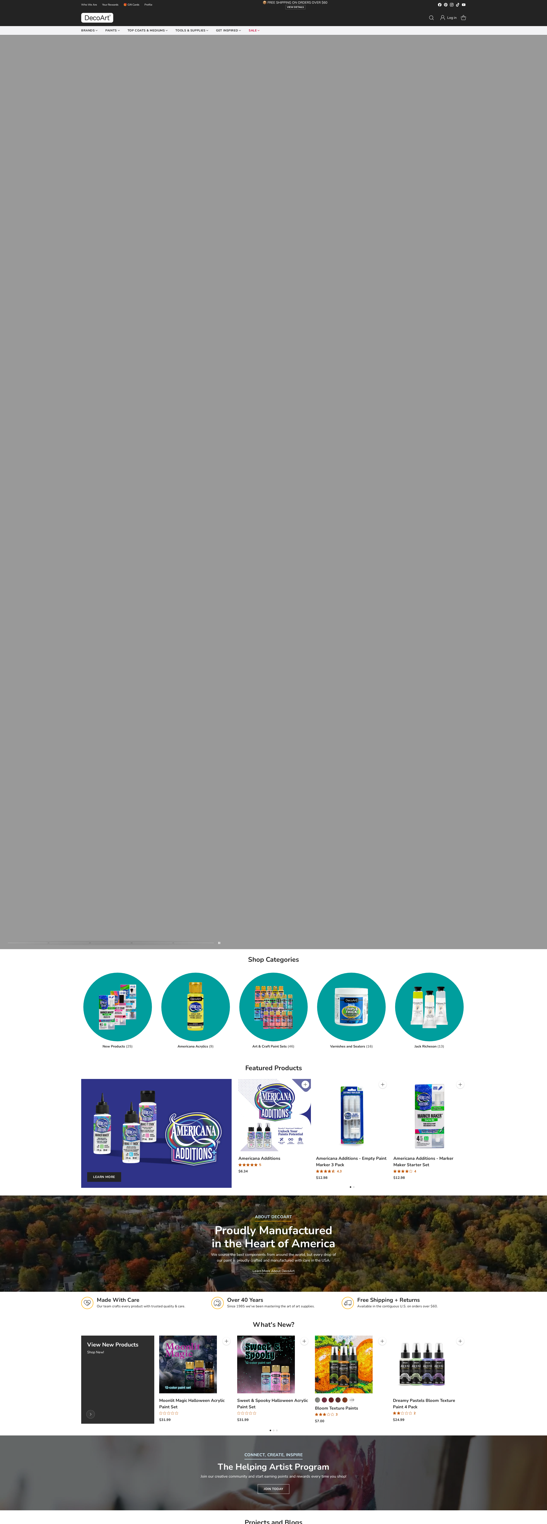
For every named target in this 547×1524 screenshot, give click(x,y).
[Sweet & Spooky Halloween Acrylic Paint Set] (266, 1364)
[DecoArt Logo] (97, 18)
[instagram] (452, 5)
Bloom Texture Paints (336, 1408)
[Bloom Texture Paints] (344, 1364)
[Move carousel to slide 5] (194, 943)
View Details (295, 7)
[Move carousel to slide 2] (69, 943)
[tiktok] (458, 5)
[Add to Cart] (305, 1084)
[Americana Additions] (274, 1115)
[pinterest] (446, 5)
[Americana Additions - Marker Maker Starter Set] (429, 1115)
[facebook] (440, 5)
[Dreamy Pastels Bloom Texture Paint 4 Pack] (422, 1364)
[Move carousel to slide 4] (152, 943)
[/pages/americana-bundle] (273, 492)
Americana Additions (259, 1158)
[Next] (466, 1129)
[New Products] (90, 1414)
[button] (448, 18)
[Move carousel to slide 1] (28, 943)
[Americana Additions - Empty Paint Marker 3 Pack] (352, 1115)
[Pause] (219, 943)
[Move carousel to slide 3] (111, 943)
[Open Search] (431, 18)
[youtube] (464, 5)
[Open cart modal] (463, 18)
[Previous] (238, 1129)
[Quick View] (305, 1094)
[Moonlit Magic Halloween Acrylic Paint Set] (188, 1364)
